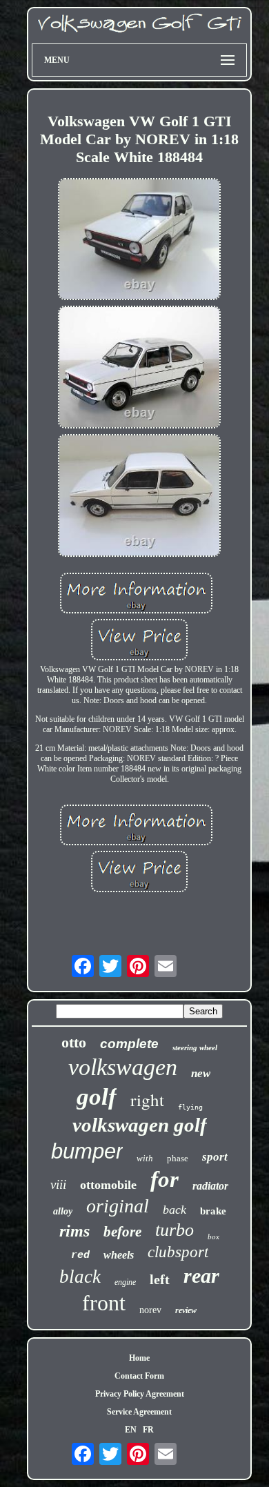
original (117, 1206)
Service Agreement (139, 1412)
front (104, 1302)
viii (58, 1184)
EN (131, 1430)
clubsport (178, 1252)
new (200, 1073)
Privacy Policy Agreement (139, 1394)
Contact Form (139, 1376)
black (80, 1276)
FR (148, 1430)
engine (125, 1282)
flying (190, 1107)
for (164, 1179)
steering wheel (194, 1047)
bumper (87, 1151)
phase (177, 1158)
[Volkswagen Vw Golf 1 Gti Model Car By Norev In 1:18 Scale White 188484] (139, 241)
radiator (210, 1186)
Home (139, 1358)
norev (150, 1310)
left (160, 1279)
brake (213, 1211)
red (80, 1255)
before (122, 1231)
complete (129, 1043)
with (145, 1158)
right (147, 1099)
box (213, 1236)
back (174, 1210)
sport (215, 1156)
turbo (174, 1230)
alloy (62, 1211)
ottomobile (108, 1185)
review (186, 1310)
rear (201, 1275)
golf (97, 1096)
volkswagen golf (139, 1125)
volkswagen (122, 1067)
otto (73, 1042)
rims (74, 1231)
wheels (118, 1255)
